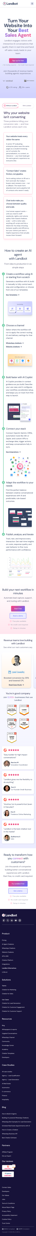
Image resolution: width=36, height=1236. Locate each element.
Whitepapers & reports (9, 1029)
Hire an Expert (6, 1156)
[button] (32, 3)
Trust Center (6, 1223)
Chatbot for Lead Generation (11, 1003)
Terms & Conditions (8, 1203)
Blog (3, 1025)
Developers (5, 1057)
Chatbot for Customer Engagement (13, 1007)
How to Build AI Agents (9, 1114)
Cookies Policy (6, 1219)
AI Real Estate (6, 1084)
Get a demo (18, 891)
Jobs (3, 1199)
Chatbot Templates (8, 1053)
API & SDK (5, 956)
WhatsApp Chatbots (8, 948)
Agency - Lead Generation (10, 1080)
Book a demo (18, 616)
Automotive (6, 1088)
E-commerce (6, 1092)
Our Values (5, 1195)
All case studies (7, 1072)
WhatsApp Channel (8, 1037)
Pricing (4, 940)
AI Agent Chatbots (8, 944)
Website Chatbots (8, 952)
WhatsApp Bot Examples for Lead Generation (16, 1122)
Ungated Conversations (9, 1033)
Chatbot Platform (7, 960)
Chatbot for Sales (7, 994)
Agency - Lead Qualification (11, 1076)
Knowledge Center (8, 1045)
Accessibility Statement (9, 1215)
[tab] (10, 105)
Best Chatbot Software (9, 1138)
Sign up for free (18, 61)
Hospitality (5, 1100)
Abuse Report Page (8, 1207)
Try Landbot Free (18, 884)
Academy (5, 1049)
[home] (10, 3)
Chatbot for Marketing (9, 990)
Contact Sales (6, 1187)
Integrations (6, 964)
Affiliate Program (7, 1152)
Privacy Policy (6, 1211)
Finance (4, 1096)
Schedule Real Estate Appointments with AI (16, 1126)
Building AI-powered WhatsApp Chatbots (15, 1118)
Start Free (18, 609)
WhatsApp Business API (9, 1134)
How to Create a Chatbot (10, 1130)
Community (6, 1041)
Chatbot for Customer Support (12, 1011)
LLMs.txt (4, 972)
